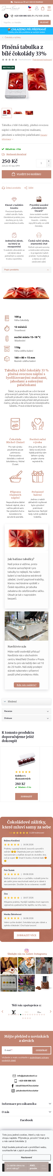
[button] (8, 1014)
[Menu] (49, 8)
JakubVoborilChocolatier (27, 1085)
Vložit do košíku (29, 174)
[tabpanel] (26, 774)
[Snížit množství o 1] (48, 165)
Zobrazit (26, 796)
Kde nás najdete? (26, 684)
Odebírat (41, 1050)
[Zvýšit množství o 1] (48, 161)
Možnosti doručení (16, 154)
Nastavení (26, 1157)
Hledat (44, 22)
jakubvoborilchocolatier (27, 1090)
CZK (29, 10)
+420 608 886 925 (22, 15)
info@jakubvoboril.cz (27, 1075)
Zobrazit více (26, 935)
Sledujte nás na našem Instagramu (27, 954)
